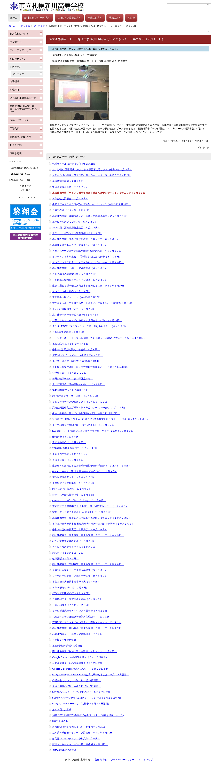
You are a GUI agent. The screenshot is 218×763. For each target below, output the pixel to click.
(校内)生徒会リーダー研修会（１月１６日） (75, 395)
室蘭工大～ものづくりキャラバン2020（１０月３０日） (82, 512)
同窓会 (131, 17)
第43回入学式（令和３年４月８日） (71, 343)
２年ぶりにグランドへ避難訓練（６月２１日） (77, 233)
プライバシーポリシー (123, 759)
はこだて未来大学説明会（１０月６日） (73, 541)
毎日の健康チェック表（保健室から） (72, 378)
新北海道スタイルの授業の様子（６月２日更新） (78, 663)
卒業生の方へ (95, 17)
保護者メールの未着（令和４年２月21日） (75, 163)
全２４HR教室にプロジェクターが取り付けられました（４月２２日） (89, 326)
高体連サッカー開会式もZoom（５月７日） (75, 314)
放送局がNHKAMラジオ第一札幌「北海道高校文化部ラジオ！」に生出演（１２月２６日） (100, 419)
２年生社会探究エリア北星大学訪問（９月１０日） (79, 570)
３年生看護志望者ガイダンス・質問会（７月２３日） (81, 610)
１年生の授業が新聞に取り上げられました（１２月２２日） (84, 425)
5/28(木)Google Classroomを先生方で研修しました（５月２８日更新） (90, 674)
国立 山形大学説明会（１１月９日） (71, 488)
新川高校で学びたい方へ (37, 17)
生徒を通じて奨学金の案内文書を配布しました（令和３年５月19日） (89, 285)
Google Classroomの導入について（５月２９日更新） (81, 668)
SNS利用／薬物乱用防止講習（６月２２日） (76, 227)
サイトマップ (146, 759)
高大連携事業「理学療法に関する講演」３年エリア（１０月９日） (88, 535)
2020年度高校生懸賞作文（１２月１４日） (75, 448)
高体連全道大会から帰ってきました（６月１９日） (79, 245)
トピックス (24, 26)
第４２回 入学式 (61, 709)
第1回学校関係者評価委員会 (67, 645)
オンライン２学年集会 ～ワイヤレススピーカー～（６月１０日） (88, 262)
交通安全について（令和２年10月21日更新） (76, 680)
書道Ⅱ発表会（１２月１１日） (69, 460)
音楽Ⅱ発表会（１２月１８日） (69, 442)
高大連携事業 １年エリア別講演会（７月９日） (78, 634)
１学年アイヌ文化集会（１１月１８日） (73, 483)
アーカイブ (39, 26)
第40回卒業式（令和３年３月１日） (71, 390)
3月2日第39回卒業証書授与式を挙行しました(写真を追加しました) (88, 715)
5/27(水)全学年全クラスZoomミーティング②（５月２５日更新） (87, 697)
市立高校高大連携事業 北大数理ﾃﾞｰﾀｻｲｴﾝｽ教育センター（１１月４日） (90, 506)
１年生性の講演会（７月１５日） (70, 198)
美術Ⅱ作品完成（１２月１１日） (70, 454)
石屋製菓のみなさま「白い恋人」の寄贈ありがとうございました (86, 622)
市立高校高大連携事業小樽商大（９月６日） (76, 581)
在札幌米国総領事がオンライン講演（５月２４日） (79, 280)
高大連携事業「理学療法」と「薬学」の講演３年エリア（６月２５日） (90, 216)
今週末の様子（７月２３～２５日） (71, 605)
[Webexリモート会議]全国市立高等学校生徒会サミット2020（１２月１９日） (94, 430)
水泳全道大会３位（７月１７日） (70, 187)
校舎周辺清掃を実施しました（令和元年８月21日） (79, 726)
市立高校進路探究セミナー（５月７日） (73, 309)
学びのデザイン (18, 58)
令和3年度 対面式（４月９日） (68, 332)
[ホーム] (87, 6)
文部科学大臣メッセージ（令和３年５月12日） (77, 297)
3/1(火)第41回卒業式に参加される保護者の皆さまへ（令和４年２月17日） (92, 169)
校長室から (16, 42)
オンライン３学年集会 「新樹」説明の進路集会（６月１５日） (86, 256)
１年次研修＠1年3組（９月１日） (70, 587)
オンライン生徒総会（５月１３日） (71, 291)
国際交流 (14, 128)
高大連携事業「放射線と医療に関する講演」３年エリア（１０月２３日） (91, 517)
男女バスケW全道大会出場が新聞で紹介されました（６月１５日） (88, 250)
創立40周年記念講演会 (64, 750)
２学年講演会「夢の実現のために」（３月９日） (78, 384)
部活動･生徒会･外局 (20, 136)
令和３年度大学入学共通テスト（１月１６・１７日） (81, 401)
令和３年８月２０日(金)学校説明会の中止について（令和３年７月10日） (91, 204)
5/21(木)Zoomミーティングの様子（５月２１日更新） (81, 703)
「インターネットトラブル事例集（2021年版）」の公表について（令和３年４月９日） (99, 338)
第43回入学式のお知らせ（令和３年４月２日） (77, 355)
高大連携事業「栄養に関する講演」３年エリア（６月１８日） (85, 239)
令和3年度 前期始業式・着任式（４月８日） (76, 349)
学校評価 (14, 89)
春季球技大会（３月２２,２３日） (70, 372)
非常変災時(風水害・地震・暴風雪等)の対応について (23, 109)
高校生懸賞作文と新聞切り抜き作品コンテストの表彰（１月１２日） (89, 407)
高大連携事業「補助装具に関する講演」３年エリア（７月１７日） (88, 628)
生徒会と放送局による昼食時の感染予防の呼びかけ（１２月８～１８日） (91, 465)
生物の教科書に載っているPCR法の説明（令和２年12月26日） (86, 413)
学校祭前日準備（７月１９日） (69, 181)
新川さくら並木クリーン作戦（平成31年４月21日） (80, 744)
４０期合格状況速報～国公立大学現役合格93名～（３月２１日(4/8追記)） (92, 367)
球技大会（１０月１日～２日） (69, 552)
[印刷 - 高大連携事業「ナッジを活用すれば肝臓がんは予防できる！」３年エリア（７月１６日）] (207, 31)
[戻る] (204, 147)
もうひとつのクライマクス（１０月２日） (75, 546)
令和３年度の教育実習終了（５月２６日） (75, 274)
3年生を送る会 (60, 721)
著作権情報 (101, 759)
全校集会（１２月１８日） (66, 436)
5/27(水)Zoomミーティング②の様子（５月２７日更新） (82, 692)
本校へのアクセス (19, 120)
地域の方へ (115, 17)
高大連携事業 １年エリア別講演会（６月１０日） (79, 268)
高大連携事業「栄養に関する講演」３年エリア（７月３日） (84, 651)
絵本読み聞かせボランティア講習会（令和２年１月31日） (83, 732)
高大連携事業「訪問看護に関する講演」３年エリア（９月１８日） (88, 564)
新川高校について (19, 33)
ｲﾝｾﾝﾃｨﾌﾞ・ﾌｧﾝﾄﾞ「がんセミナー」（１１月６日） (79, 500)
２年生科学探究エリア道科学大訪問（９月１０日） (79, 576)
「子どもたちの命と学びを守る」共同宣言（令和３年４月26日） (87, 320)
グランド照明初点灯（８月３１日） (71, 593)
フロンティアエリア (20, 50)
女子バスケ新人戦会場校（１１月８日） (73, 494)
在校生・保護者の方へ (69, 17)
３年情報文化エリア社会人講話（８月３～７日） (78, 599)
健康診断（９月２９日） (65, 558)
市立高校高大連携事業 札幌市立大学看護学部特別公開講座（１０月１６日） (93, 523)
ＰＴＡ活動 (16, 145)
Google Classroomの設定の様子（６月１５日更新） (80, 657)
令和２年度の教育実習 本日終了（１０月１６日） (79, 529)
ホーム (13, 17)
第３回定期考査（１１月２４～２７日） (73, 477)
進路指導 (14, 81)
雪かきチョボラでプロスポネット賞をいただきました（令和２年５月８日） (92, 303)
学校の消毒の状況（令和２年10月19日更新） (76, 686)
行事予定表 (16, 153)
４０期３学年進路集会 (64, 639)
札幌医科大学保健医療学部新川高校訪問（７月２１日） (82, 616)
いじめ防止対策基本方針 (23, 97)
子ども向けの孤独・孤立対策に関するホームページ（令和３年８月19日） (91, 175)
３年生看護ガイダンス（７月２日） (71, 210)
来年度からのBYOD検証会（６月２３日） (74, 221)
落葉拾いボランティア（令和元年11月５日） (76, 738)
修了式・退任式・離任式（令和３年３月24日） (77, 361)
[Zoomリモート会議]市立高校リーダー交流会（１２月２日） (84, 471)
